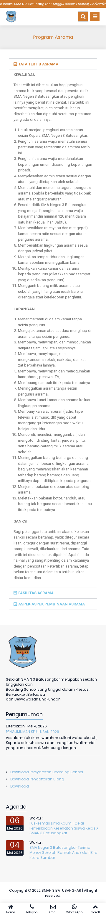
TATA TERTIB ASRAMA (38, 64)
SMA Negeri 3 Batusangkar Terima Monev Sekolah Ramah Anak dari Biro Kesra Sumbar (63, 852)
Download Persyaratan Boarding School (46, 771)
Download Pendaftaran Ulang (37, 779)
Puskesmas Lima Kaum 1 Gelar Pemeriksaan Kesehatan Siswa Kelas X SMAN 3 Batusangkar (63, 828)
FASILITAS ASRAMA (36, 593)
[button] (53, 64)
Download (19, 786)
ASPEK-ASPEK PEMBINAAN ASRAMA (51, 604)
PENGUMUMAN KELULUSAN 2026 (32, 731)
